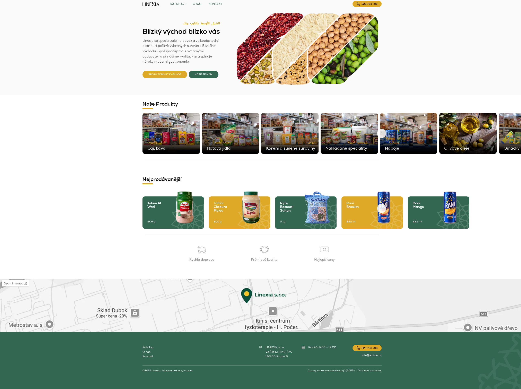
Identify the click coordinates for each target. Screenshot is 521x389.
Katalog (177, 4)
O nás (197, 4)
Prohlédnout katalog (164, 74)
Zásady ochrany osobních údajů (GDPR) (331, 370)
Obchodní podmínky (370, 370)
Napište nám (203, 74)
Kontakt (215, 4)
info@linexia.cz (372, 355)
